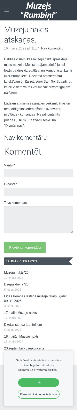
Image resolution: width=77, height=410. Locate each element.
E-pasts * (10, 184)
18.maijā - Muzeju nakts (21, 336)
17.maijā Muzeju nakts (20, 313)
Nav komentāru (52, 48)
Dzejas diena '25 (16, 284)
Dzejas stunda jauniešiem (23, 324)
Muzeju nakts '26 (16, 272)
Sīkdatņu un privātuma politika (37, 369)
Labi (38, 382)
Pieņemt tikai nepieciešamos (38, 394)
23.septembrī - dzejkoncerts (24, 348)
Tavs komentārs (15, 202)
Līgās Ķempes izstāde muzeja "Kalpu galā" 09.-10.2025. (35, 298)
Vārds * (9, 165)
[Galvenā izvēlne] (6, 10)
